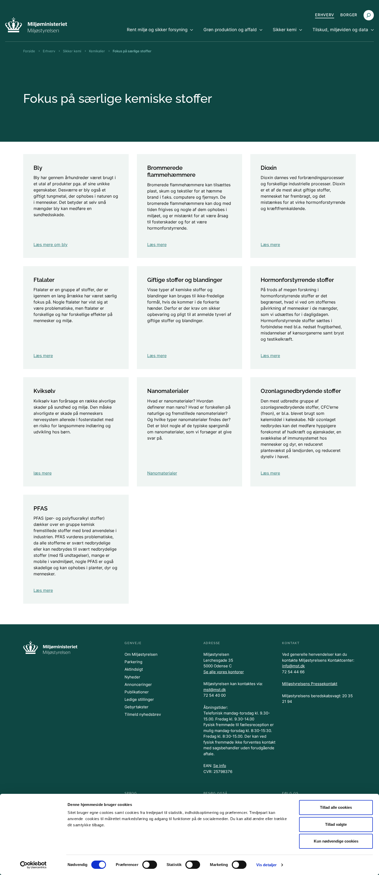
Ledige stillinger (139, 699)
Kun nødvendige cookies (336, 841)
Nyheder (132, 677)
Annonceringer (138, 684)
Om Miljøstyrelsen (141, 654)
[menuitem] (160, 34)
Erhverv (324, 15)
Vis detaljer (266, 865)
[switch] (149, 865)
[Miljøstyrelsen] (36, 25)
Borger (348, 15)
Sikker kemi (72, 51)
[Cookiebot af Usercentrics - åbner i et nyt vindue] (33, 865)
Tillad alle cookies (336, 807)
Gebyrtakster (137, 706)
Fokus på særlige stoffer (132, 51)
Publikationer (137, 691)
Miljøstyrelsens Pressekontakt (309, 683)
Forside (29, 51)
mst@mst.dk (214, 689)
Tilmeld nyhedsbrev (143, 714)
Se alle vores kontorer (223, 671)
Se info (219, 765)
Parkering (133, 661)
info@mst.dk (293, 665)
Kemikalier (97, 51)
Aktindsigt (134, 669)
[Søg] (369, 15)
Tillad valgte (336, 824)
